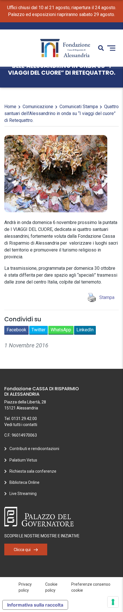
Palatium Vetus (23, 460)
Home (10, 106)
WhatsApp (61, 329)
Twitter (38, 329)
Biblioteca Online (24, 482)
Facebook (16, 329)
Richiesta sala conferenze (32, 471)
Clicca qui (22, 549)
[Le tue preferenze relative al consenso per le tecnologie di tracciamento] (113, 602)
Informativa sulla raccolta (35, 605)
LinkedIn (85, 329)
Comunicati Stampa (78, 106)
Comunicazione (38, 106)
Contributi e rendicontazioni (34, 448)
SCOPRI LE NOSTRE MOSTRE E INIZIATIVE (42, 536)
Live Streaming (23, 493)
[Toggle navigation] (111, 48)
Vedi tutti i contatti (20, 424)
